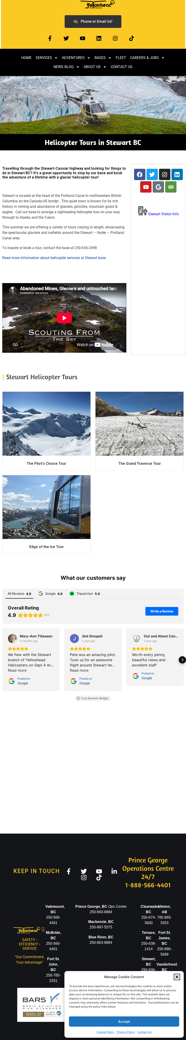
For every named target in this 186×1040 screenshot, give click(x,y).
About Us (92, 67)
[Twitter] (66, 38)
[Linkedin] (99, 38)
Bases (100, 58)
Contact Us (144, 1032)
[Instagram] (115, 38)
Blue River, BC (100, 937)
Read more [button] (17, 670)
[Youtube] (82, 38)
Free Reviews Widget (94, 698)
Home (26, 58)
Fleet (121, 58)
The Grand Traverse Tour (139, 463)
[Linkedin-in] (114, 871)
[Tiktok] (131, 38)
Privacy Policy (126, 1032)
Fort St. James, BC (164, 938)
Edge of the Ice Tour (46, 547)
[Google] (158, 187)
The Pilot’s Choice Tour (46, 463)
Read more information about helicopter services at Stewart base (54, 258)
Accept (124, 1021)
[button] (177, 977)
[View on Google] (12, 638)
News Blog (64, 67)
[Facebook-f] (50, 38)
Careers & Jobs (144, 58)
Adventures (73, 58)
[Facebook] (139, 174)
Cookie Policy (105, 1032)
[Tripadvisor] (170, 187)
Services (44, 58)
